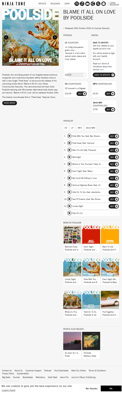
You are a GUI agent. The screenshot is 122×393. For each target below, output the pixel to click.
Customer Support (33, 371)
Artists (42, 4)
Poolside (82, 18)
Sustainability (23, 374)
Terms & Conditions (97, 371)
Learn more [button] (8, 390)
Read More (9, 103)
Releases (55, 4)
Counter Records (102, 28)
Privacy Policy (8, 374)
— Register (113, 4)
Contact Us (7, 371)
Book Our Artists (78, 371)
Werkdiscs (40, 377)
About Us (19, 371)
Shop (67, 4)
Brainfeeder (28, 377)
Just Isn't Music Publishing (83, 377)
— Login (111, 2)
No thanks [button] (92, 388)
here (102, 70)
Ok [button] (111, 388)
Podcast (47, 371)
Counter (16, 377)
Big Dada (6, 377)
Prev (6, 37)
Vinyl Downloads (61, 371)
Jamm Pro (64, 377)
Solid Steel (52, 377)
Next (55, 37)
